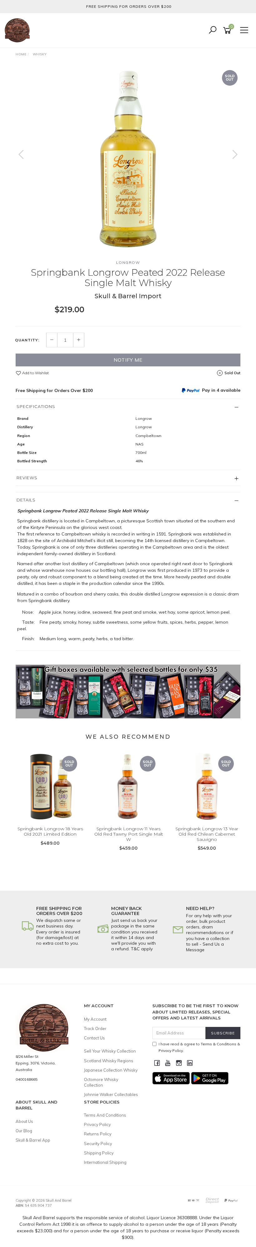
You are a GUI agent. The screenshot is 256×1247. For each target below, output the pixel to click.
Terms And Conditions (105, 1115)
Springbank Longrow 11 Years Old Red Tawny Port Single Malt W (128, 834)
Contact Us (94, 1037)
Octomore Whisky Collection (101, 1082)
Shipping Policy (99, 1152)
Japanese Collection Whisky (111, 1070)
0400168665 (26, 1079)
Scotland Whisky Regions (108, 1060)
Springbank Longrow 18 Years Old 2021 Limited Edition (50, 831)
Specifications (36, 406)
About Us (24, 1121)
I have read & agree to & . (199, 1047)
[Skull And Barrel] (19, 30)
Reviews (27, 477)
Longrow (128, 262)
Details (26, 499)
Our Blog (24, 1130)
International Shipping (105, 1162)
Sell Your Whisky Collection (110, 1050)
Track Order (95, 1028)
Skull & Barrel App (33, 1140)
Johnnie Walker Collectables (111, 1094)
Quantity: (27, 340)
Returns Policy (97, 1133)
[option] (128, 160)
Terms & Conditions (218, 1044)
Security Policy (98, 1143)
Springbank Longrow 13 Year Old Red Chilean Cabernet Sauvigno (206, 834)
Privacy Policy (97, 1124)
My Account (95, 1019)
